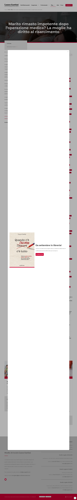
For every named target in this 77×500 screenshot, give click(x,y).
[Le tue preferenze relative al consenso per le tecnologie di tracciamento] (75, 498)
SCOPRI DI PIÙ (39, 254)
